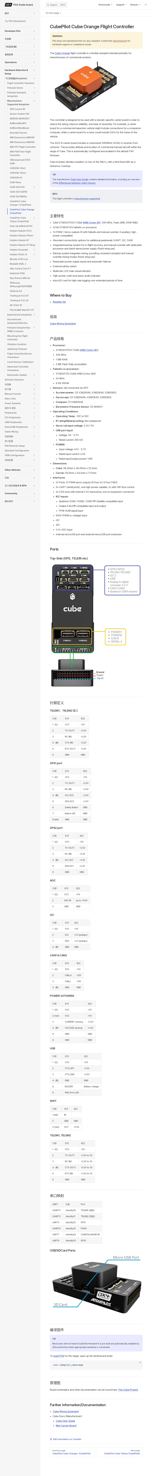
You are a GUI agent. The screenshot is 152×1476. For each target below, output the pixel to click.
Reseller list (59, 301)
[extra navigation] (145, 4)
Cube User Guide (79, 179)
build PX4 (58, 1355)
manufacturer (120, 41)
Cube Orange (62, 53)
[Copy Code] (138, 1365)
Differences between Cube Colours (77, 183)
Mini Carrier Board (66, 1425)
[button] (34, 13)
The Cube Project (128, 1389)
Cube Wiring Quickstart (63, 323)
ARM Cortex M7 (92, 222)
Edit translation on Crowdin (67, 1439)
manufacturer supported (87, 198)
